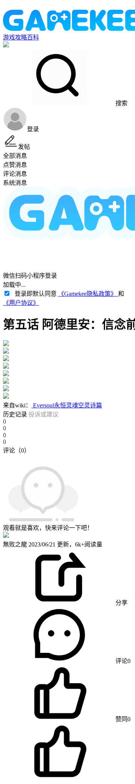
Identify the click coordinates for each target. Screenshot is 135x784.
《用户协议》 (21, 303)
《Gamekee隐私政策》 (88, 294)
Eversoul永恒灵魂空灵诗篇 (67, 405)
